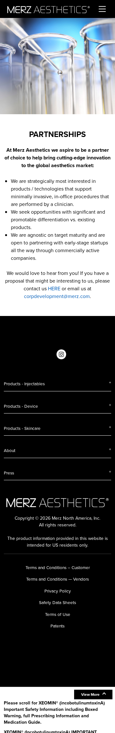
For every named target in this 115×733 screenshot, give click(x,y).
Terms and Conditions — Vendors (57, 579)
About (9, 450)
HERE (54, 288)
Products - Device (21, 406)
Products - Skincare (22, 428)
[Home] (48, 9)
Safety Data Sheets (57, 602)
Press (9, 473)
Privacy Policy (57, 591)
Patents (57, 626)
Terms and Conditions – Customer (58, 567)
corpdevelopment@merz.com (57, 296)
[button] (93, 694)
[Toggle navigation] (102, 9)
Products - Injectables (24, 383)
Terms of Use (57, 614)
